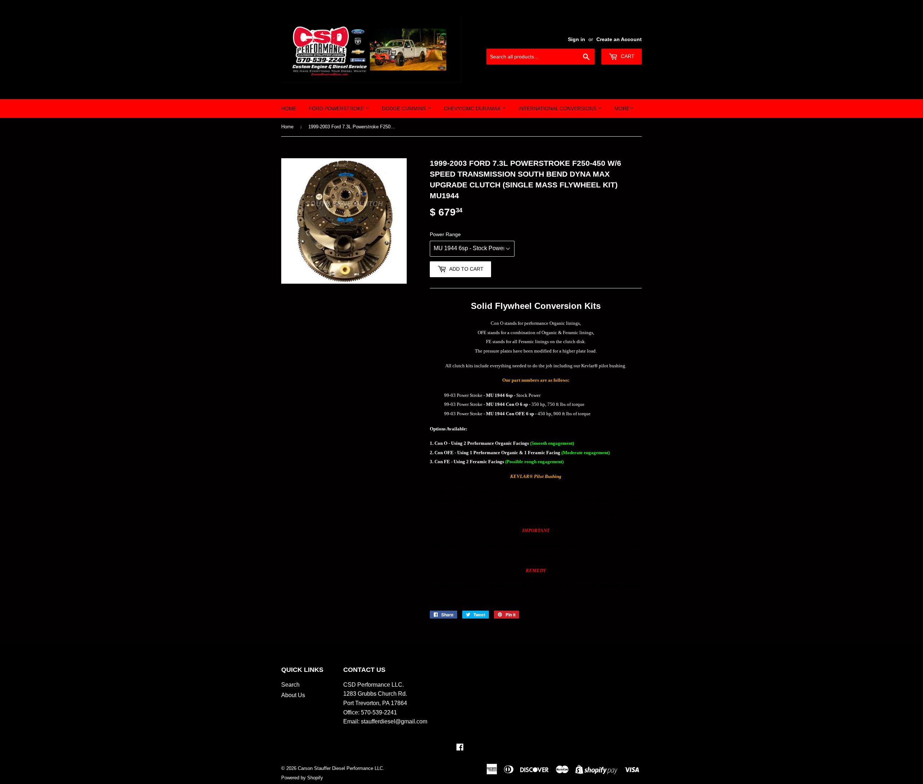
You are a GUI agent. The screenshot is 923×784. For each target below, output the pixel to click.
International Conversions (558, 108)
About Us (293, 695)
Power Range (445, 234)
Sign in (576, 39)
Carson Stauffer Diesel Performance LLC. (341, 768)
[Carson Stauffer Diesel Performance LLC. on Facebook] (460, 748)
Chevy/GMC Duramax (473, 108)
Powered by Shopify (302, 777)
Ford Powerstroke (337, 108)
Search (290, 685)
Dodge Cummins (404, 108)
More (622, 108)
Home (288, 108)
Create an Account (619, 39)
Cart (627, 56)
